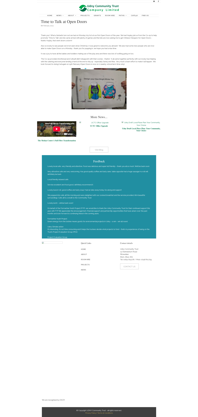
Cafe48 (134, 15)
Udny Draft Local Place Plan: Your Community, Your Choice (141, 129)
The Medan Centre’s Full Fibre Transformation (57, 140)
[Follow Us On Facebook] (158, 1)
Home (49, 15)
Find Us (145, 15)
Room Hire (110, 15)
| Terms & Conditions (105, 413)
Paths (122, 15)
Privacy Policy (90, 413)
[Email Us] (154, 1)
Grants (97, 15)
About (71, 15)
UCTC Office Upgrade (99, 126)
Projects (85, 15)
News (59, 15)
